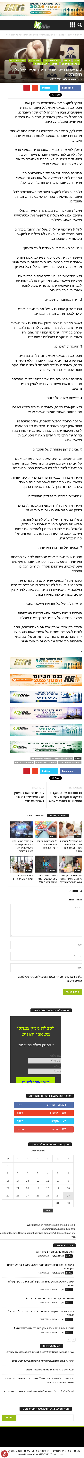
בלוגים (67, 60)
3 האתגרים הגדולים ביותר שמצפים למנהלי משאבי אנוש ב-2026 (47, 878)
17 (57, 1188)
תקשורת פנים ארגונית (24, 762)
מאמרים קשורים (58, 815)
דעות (77, 60)
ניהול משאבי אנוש (52, 60)
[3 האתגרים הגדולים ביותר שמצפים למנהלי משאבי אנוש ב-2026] (46, 864)
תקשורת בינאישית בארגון (69, 762)
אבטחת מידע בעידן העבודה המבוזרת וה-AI (50, 1298)
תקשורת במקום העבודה (46, 762)
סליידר (54, 64)
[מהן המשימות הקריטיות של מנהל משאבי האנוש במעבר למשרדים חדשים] (70, 864)
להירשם (21, 1129)
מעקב (20, 1113)
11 (47, 1181)
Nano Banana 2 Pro (63, 1352)
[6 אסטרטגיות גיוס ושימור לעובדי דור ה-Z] (21, 864)
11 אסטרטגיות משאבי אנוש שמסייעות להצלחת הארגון (47, 844)
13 (27, 1181)
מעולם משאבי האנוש (70, 64)
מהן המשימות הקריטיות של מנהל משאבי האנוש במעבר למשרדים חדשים (71, 878)
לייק (19, 1104)
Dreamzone (59, 1450)
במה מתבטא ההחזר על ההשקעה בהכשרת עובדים (38, 1361)
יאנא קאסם (68, 1369)
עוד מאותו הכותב (35, 815)
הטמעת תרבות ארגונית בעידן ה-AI (55, 1251)
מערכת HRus (69, 79)
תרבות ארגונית (41, 64)
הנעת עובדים (34, 60)
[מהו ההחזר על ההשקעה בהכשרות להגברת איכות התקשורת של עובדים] (70, 829)
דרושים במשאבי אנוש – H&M (42, 1369)
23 (68, 1195)
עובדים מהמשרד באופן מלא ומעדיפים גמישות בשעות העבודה (29, 797)
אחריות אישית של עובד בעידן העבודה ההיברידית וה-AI (44, 1328)
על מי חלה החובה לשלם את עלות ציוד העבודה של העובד (34, 1391)
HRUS (27, 1450)
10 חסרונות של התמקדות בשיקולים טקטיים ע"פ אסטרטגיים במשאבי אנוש (65, 797)
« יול (48, 1210)
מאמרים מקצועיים (17, 60)
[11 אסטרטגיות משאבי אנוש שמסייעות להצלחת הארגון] (46, 829)
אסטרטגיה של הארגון (63, 758)
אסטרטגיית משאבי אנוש (41, 758)
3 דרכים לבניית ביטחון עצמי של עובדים (27, 1352)
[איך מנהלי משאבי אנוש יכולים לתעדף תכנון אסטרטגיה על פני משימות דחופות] (21, 829)
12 (38, 1181)
